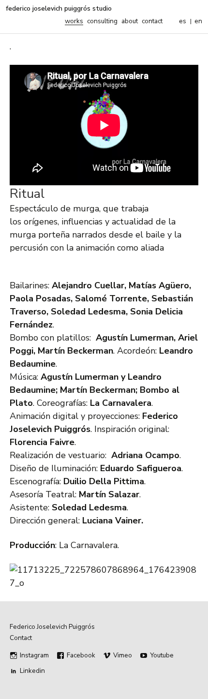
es (182, 21)
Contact (21, 638)
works (74, 21)
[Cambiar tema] (171, 21)
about (129, 21)
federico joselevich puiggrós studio (59, 9)
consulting (102, 21)
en (198, 21)
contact (152, 21)
